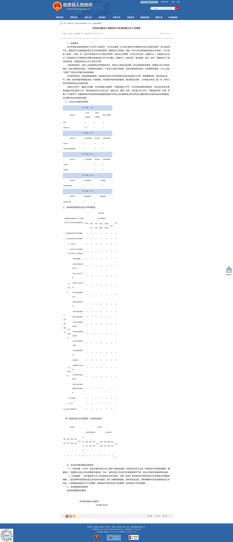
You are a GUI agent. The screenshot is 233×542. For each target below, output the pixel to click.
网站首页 (60, 17)
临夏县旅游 (144, 17)
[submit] (177, 8)
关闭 (165, 516)
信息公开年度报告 (81, 23)
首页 (64, 23)
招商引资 (159, 17)
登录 (173, 2)
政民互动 (116, 17)
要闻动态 (74, 17)
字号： (162, 33)
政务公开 (88, 17)
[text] (165, 8)
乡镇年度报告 (97, 23)
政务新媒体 (173, 17)
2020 (89, 23)
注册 (178, 2)
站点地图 (100, 532)
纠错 (151, 516)
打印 (158, 516)
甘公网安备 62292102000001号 (101, 529)
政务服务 (102, 17)
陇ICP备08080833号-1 (117, 529)
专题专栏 (130, 17)
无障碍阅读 (164, 2)
